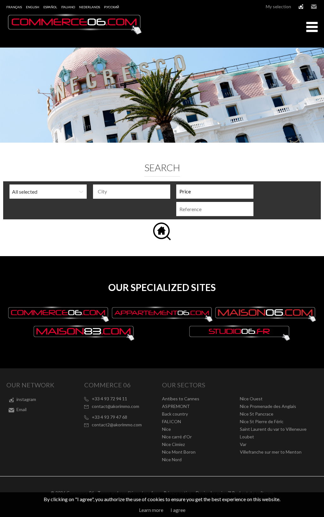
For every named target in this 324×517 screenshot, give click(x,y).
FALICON (171, 421)
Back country (175, 414)
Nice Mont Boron (179, 452)
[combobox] (131, 191)
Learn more (151, 510)
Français (14, 7)
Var (243, 444)
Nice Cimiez (173, 444)
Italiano (68, 7)
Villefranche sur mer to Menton (271, 452)
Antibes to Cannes (180, 398)
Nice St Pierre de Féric (262, 421)
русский (111, 7)
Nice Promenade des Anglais (268, 406)
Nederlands (89, 7)
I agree (178, 510)
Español (50, 7)
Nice (166, 429)
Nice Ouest (251, 398)
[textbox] (133, 191)
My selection (278, 6)
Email (314, 7)
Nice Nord (172, 459)
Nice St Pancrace (256, 414)
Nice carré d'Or (177, 436)
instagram (301, 7)
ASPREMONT (176, 406)
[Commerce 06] (74, 33)
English (32, 7)
